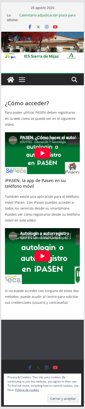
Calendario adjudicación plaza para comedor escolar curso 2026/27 (47, 17)
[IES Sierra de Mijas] (42, 35)
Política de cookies (27, 390)
